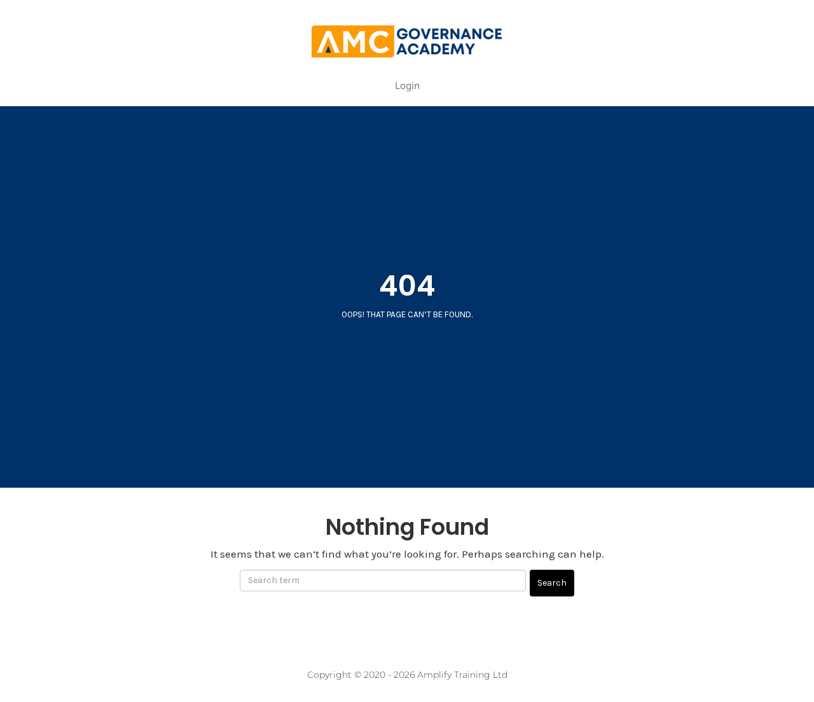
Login (407, 85)
